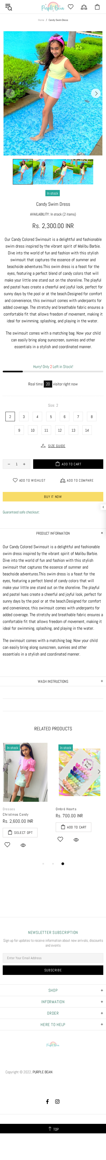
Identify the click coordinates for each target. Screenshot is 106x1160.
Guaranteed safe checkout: (21, 512)
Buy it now (53, 496)
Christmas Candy (16, 814)
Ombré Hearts (66, 809)
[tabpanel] (26, 801)
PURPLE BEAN (53, 7)
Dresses (9, 809)
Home (41, 20)
